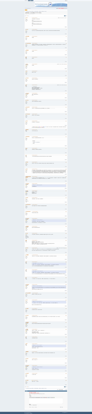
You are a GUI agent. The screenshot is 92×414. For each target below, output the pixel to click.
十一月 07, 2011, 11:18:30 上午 (34, 284)
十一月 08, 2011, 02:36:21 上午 (34, 322)
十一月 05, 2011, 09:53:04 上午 (34, 93)
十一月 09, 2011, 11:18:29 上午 (34, 373)
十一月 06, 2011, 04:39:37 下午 (34, 240)
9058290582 (27, 136)
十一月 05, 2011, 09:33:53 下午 (34, 176)
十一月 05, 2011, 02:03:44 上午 (34, 29)
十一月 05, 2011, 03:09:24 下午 (35, 136)
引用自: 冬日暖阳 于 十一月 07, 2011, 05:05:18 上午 (38, 263)
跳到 (57, 389)
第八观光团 (27, 36)
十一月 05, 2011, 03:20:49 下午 (34, 148)
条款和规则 (65, 412)
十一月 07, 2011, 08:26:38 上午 (34, 269)
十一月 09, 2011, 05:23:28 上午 (34, 351)
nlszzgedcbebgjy (28, 43)
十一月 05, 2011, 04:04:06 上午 (34, 36)
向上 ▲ (67, 412)
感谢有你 (27, 351)
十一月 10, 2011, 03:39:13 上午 (35, 380)
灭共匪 (27, 329)
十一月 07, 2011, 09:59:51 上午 (34, 277)
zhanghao (27, 93)
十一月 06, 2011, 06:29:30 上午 (34, 204)
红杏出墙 (27, 226)
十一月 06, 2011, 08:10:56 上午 (34, 218)
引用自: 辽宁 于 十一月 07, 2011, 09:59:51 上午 (37, 301)
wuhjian (27, 315)
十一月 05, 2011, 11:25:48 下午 (34, 183)
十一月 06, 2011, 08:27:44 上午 (34, 226)
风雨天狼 (27, 50)
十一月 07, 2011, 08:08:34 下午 (34, 308)
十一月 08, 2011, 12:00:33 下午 (34, 343)
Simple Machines (29, 412)
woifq (27, 233)
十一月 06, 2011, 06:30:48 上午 (35, 211)
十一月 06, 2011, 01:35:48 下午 (34, 233)
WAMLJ (27, 162)
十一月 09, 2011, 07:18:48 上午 (34, 358)
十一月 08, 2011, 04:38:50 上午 (34, 329)
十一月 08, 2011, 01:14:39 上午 (34, 315)
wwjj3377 (27, 373)
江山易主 (27, 308)
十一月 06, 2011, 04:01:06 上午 (34, 197)
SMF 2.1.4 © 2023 (26, 412)
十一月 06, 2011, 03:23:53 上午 (34, 190)
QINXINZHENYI (28, 204)
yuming (27, 100)
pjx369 (27, 197)
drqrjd (27, 190)
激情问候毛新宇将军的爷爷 (28, 177)
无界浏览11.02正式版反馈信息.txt (36, 142)
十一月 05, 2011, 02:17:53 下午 (34, 129)
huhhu (27, 29)
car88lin (27, 380)
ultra (27, 17)
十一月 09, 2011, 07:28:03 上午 (34, 365)
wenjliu (27, 358)
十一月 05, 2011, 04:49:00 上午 (34, 43)
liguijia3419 (27, 107)
